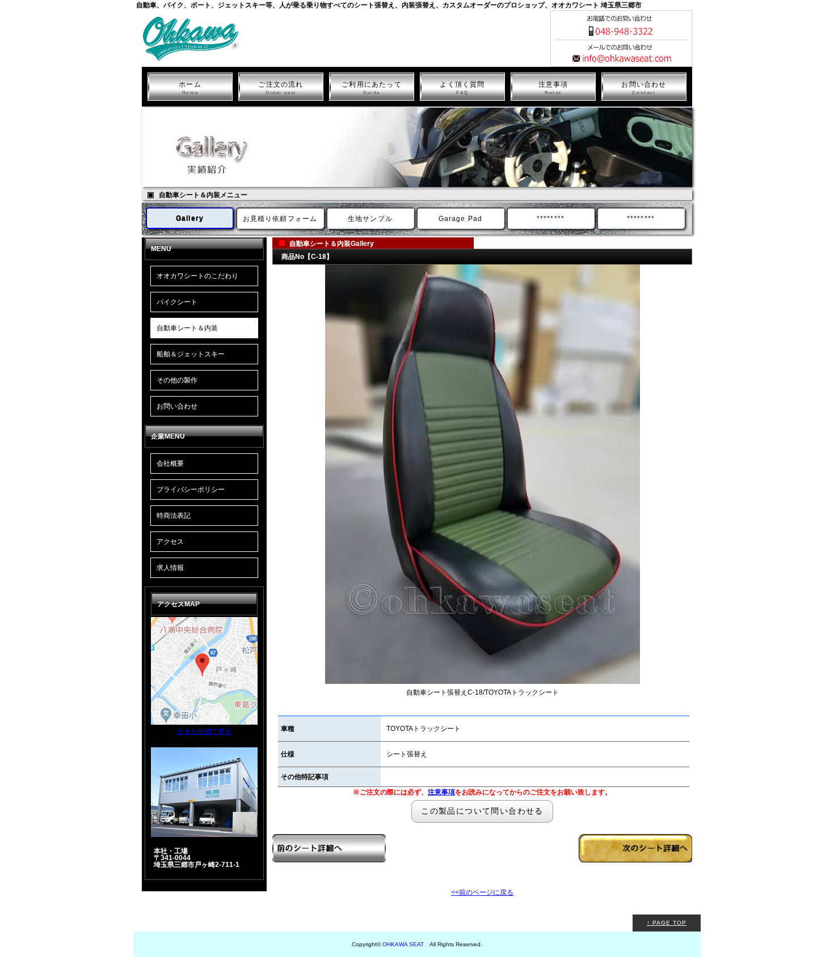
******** (551, 219)
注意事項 (553, 87)
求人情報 (170, 568)
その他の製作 (177, 380)
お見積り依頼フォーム (280, 219)
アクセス (170, 542)
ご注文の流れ (280, 87)
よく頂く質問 (462, 87)
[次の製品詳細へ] (635, 890)
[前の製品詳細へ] (329, 890)
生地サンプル (370, 219)
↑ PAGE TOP (666, 923)
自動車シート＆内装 (187, 328)
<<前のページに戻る (482, 892)
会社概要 (170, 463)
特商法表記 (174, 516)
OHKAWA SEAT (403, 944)
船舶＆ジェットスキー (191, 354)
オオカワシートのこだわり (197, 276)
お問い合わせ (643, 87)
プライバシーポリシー (191, 490)
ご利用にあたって (372, 87)
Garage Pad (461, 219)
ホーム (190, 87)
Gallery (190, 219)
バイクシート (177, 302)
